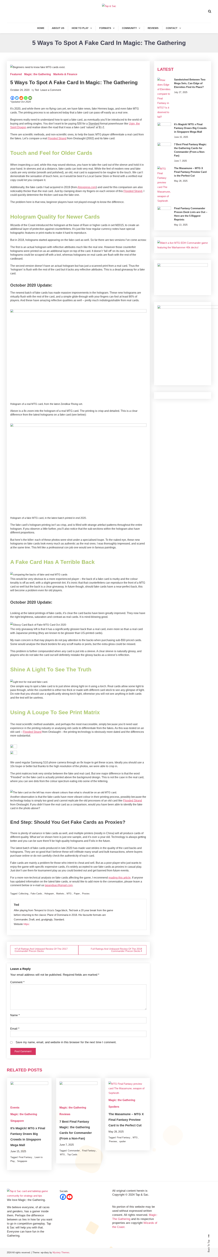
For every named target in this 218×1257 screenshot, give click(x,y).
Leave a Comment (50, 89)
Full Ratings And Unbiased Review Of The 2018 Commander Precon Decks (116, 949)
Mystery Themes (61, 1252)
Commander (74, 1150)
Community (129, 28)
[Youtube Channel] (70, 1197)
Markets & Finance (65, 74)
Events (14, 1107)
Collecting (23, 893)
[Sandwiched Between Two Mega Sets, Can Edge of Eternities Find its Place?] (164, 98)
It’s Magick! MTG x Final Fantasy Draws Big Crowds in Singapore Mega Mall (190, 128)
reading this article (119, 877)
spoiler (122, 1141)
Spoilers (113, 1106)
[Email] (30, 98)
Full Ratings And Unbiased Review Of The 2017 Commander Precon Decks (41, 949)
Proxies (86, 893)
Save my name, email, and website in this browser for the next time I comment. (66, 1042)
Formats (105, 28)
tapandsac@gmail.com (59, 885)
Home (40, 28)
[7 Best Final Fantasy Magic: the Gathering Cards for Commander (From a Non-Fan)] (164, 149)
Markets (60, 893)
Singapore (17, 1120)
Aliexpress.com (86, 187)
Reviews (153, 28)
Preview (113, 1141)
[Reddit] (21, 98)
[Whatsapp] (26, 98)
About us (58, 28)
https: (27, 924)
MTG (69, 893)
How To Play (80, 28)
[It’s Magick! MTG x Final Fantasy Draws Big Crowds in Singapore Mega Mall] (164, 129)
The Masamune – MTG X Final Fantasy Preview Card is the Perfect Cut (126, 1119)
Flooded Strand (57, 138)
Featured (16, 74)
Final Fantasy (25, 1157)
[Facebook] (12, 98)
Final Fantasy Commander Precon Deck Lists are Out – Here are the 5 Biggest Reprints (190, 214)
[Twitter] (17, 98)
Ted (37, 89)
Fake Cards (36, 893)
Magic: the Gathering (37, 74)
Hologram (49, 893)
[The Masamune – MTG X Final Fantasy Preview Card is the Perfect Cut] (164, 184)
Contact (171, 28)
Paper (77, 893)
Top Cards (72, 1154)
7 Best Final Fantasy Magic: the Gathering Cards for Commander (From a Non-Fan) (190, 150)
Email (14, 1028)
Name (15, 1015)
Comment (17, 982)
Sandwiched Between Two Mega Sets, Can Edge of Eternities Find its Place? (189, 83)
